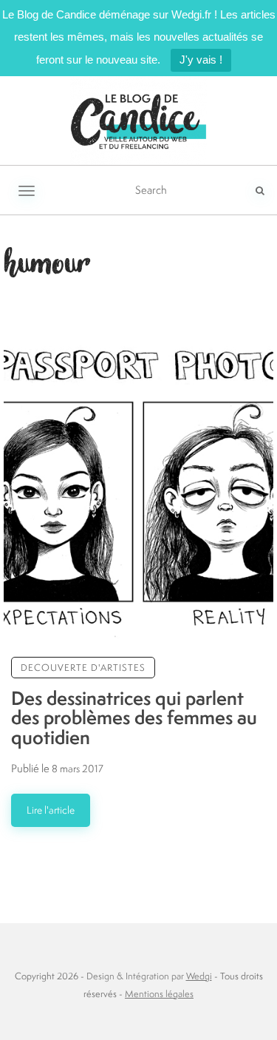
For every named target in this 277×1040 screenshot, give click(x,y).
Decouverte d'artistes (83, 667)
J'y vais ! (200, 59)
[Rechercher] (260, 190)
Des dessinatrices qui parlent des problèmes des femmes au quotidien (134, 717)
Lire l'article (51, 810)
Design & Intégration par (149, 976)
